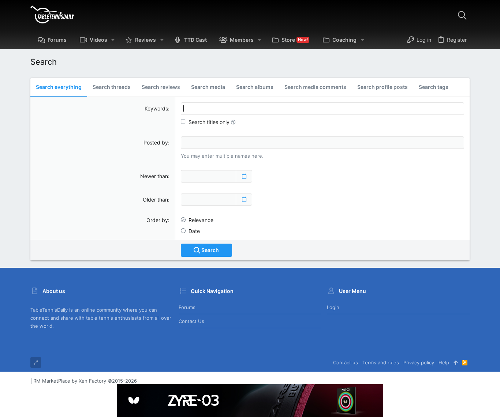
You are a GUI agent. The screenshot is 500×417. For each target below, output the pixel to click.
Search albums (254, 87)
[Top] (455, 362)
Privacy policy (418, 362)
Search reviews (161, 87)
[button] (113, 39)
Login (333, 307)
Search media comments (315, 87)
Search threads (112, 87)
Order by (157, 220)
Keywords (156, 108)
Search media (208, 87)
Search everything (59, 87)
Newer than (154, 176)
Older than (155, 199)
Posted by (155, 142)
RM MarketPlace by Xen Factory (85, 381)
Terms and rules (380, 362)
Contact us (191, 321)
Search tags (433, 87)
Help (444, 362)
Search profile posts (382, 87)
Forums (187, 307)
